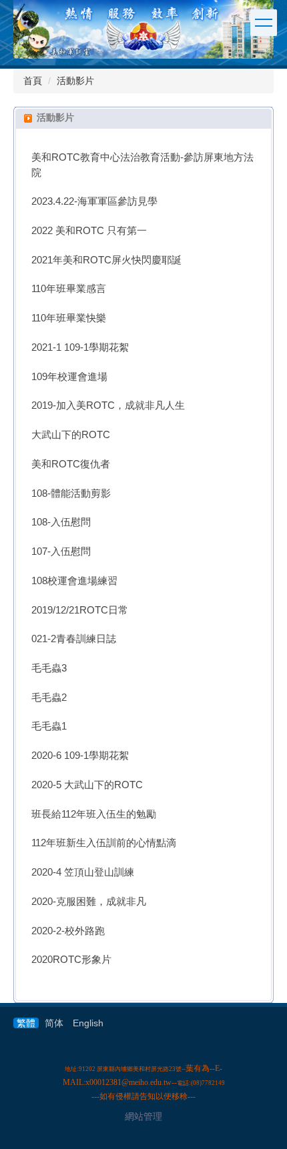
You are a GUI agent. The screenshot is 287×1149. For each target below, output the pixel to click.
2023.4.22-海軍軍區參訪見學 (94, 201)
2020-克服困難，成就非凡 (88, 901)
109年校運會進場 (69, 376)
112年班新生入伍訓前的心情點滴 (103, 843)
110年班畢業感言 (68, 288)
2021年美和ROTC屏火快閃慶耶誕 (106, 260)
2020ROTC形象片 (71, 959)
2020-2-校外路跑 (68, 931)
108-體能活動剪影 (71, 493)
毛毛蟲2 (49, 697)
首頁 (32, 80)
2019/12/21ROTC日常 (79, 610)
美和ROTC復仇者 (70, 464)
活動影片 (75, 80)
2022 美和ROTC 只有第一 (89, 230)
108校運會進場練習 (74, 581)
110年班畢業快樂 (68, 318)
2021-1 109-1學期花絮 (80, 347)
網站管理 (143, 1116)
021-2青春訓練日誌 (73, 639)
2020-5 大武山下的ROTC (87, 785)
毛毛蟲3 (49, 668)
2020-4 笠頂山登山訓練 (82, 872)
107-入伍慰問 (61, 551)
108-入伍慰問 (61, 522)
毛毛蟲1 (49, 726)
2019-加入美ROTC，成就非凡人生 (108, 405)
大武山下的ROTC (70, 434)
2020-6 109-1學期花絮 (80, 755)
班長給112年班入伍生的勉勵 (93, 814)
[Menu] (263, 22)
